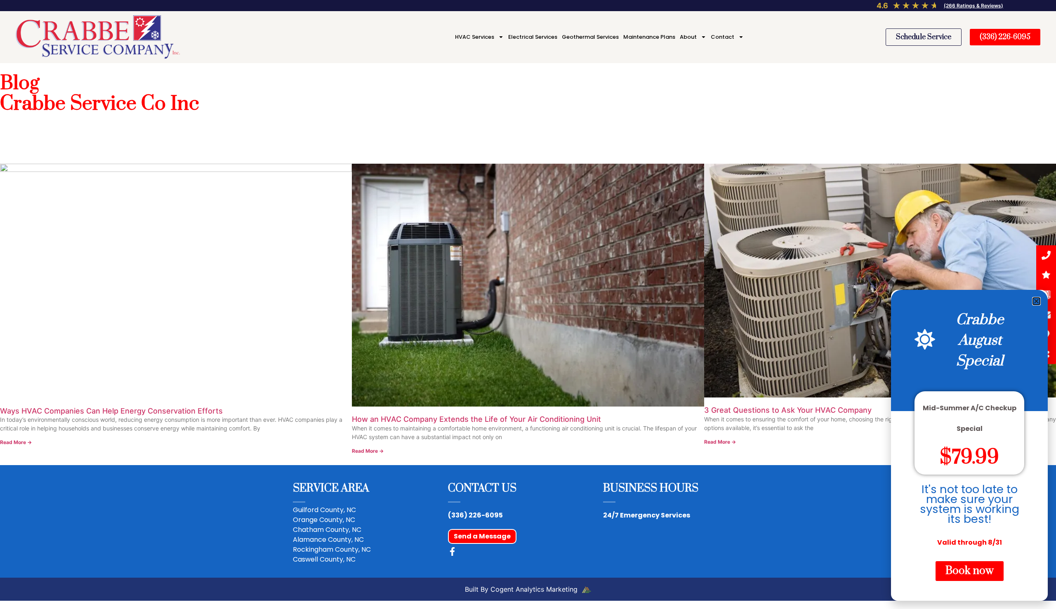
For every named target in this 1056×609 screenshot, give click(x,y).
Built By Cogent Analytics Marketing (522, 589)
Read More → (16, 442)
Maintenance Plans (649, 37)
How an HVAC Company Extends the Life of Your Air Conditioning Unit (476, 419)
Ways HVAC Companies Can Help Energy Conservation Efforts (111, 411)
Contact (722, 37)
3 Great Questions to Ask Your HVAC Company (788, 410)
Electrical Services (532, 37)
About (688, 37)
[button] (1036, 301)
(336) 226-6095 (475, 515)
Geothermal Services (590, 37)
